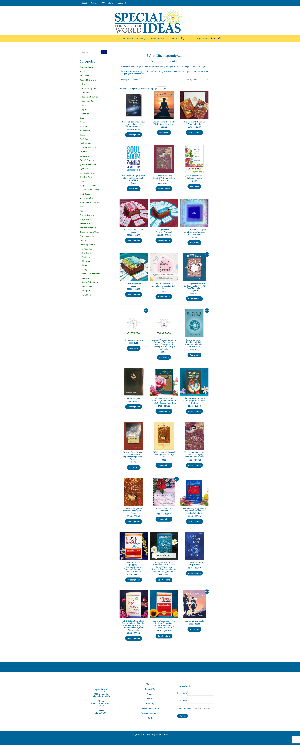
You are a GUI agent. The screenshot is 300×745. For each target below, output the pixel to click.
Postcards (84, 211)
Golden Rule (87, 249)
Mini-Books (85, 194)
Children (86, 92)
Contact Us (150, 689)
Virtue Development (90, 273)
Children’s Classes (88, 147)
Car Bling (84, 139)
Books (82, 122)
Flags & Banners (87, 160)
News (110, 3)
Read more (194, 186)
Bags (82, 118)
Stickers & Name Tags (89, 232)
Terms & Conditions (150, 713)
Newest (83, 71)
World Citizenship (90, 282)
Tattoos (83, 240)
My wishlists (85, 295)
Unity (84, 269)
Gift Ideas (84, 168)
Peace (84, 265)
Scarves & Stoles (87, 223)
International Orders (150, 708)
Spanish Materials (88, 228)
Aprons (85, 109)
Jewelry (83, 181)
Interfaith (86, 290)
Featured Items (86, 67)
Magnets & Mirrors (88, 185)
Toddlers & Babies (90, 97)
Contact (93, 3)
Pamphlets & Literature (90, 202)
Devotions (84, 152)
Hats (84, 105)
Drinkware (84, 156)
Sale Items (84, 75)
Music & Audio (86, 198)
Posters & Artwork (88, 215)
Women (85, 278)
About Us (150, 684)
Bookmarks (85, 130)
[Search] (104, 52)
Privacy (149, 694)
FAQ (103, 3)
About (84, 3)
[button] (132, 38)
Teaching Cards (87, 236)
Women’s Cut (88, 101)
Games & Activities (88, 164)
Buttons (83, 135)
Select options (134, 134)
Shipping (150, 703)
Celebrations (85, 143)
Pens (82, 206)
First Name (182, 693)
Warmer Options (89, 88)
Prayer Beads (86, 219)
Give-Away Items (87, 173)
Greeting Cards (86, 177)
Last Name (182, 700)
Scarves (85, 113)
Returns (150, 698)
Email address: (184, 708)
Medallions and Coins (89, 190)
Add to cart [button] (164, 132)
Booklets (83, 126)
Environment (88, 286)
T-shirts (85, 84)
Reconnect (121, 3)
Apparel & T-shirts (88, 80)
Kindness (86, 261)
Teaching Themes (87, 244)
